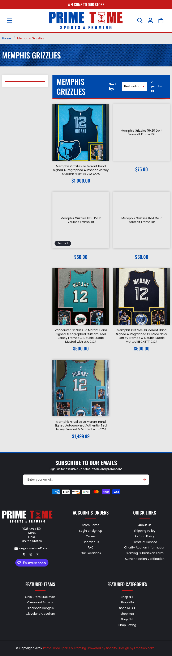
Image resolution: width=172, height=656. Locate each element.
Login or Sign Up (90, 531)
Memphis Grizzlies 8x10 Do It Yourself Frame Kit (81, 220)
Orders (91, 536)
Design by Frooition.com (136, 648)
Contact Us (90, 542)
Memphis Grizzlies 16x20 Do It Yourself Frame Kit (142, 132)
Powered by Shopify (102, 648)
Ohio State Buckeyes (40, 597)
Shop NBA (127, 602)
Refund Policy (145, 536)
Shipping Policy (144, 531)
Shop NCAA (127, 608)
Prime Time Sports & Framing (64, 648)
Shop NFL (127, 597)
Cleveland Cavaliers (40, 614)
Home (6, 38)
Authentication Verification (144, 559)
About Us (144, 525)
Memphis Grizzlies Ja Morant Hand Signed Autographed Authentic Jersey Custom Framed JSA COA (81, 170)
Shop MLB (127, 614)
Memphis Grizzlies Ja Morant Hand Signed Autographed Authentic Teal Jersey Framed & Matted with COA (81, 425)
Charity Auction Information (144, 547)
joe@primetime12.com (34, 548)
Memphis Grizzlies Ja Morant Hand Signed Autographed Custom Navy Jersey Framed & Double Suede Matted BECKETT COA (141, 336)
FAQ (91, 547)
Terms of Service (144, 542)
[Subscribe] (144, 479)
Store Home (90, 525)
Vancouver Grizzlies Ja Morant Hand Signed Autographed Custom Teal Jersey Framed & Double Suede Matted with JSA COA (81, 336)
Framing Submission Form (145, 553)
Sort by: (112, 86)
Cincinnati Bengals (40, 608)
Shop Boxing (127, 625)
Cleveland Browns (40, 602)
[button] (9, 20)
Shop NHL (127, 619)
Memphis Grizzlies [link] (30, 38)
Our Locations (91, 553)
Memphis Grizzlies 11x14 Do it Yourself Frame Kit (141, 220)
